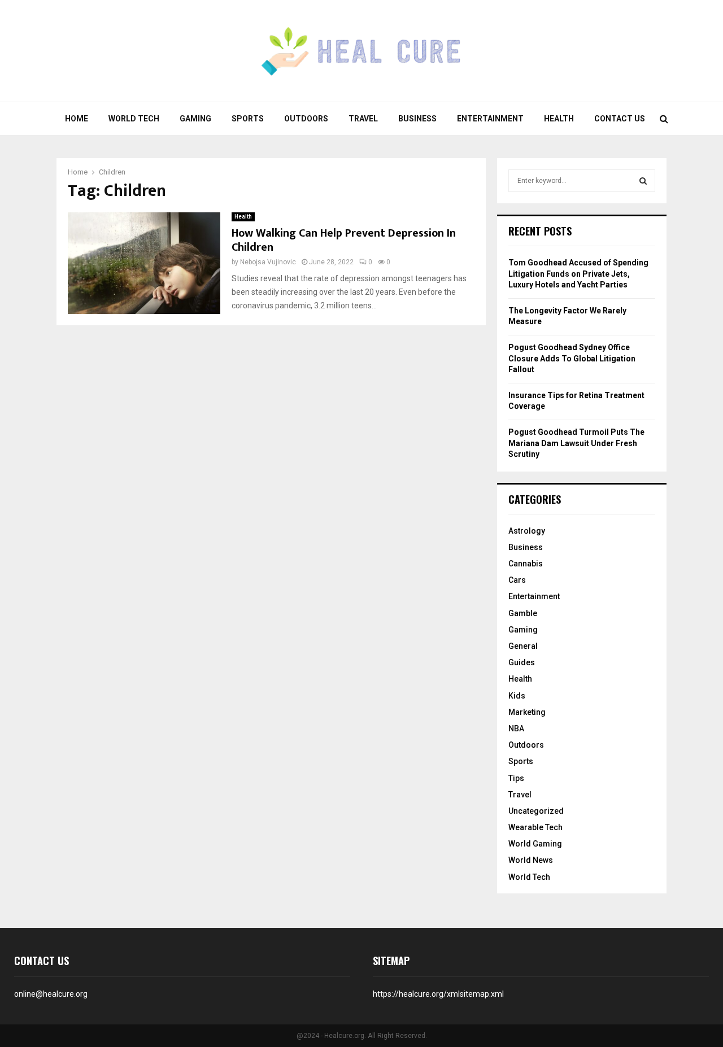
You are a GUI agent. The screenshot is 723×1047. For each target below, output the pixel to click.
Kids (516, 695)
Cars (517, 579)
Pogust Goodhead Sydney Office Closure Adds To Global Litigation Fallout (571, 358)
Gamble (522, 613)
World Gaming (535, 843)
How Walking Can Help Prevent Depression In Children (344, 240)
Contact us (619, 118)
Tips (516, 778)
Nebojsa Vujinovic (268, 262)
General (523, 646)
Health (559, 118)
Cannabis (525, 563)
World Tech (133, 118)
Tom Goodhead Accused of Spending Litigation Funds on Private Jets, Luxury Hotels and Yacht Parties (578, 273)
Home (76, 118)
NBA (516, 728)
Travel (363, 118)
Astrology (526, 530)
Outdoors (306, 118)
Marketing (527, 712)
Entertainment (490, 118)
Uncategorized (536, 810)
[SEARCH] (643, 180)
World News (530, 860)
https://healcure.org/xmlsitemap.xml (438, 993)
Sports (248, 118)
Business (417, 118)
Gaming (195, 118)
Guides (521, 662)
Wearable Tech (535, 827)
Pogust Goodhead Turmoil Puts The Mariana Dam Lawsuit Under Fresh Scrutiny (576, 443)
